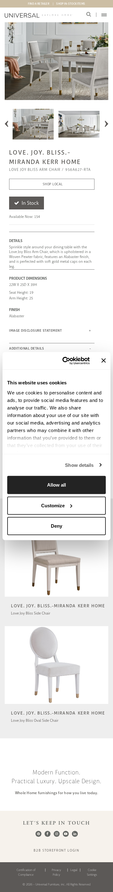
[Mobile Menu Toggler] (104, 14)
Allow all (56, 485)
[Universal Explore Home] (39, 15)
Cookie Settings (92, 872)
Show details (79, 464)
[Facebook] (48, 834)
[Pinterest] (38, 834)
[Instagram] (57, 834)
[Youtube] (66, 834)
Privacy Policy (56, 872)
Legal (73, 870)
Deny (56, 526)
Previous (6, 124)
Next (106, 124)
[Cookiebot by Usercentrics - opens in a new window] (66, 360)
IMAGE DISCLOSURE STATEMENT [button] (35, 330)
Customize (53, 505)
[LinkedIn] (75, 834)
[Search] (88, 15)
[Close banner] (103, 360)
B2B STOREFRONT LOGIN (56, 850)
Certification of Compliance (26, 872)
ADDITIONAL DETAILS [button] (26, 348)
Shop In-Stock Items (70, 4)
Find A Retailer (38, 4)
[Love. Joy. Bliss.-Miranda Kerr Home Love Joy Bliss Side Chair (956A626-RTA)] (56, 597)
